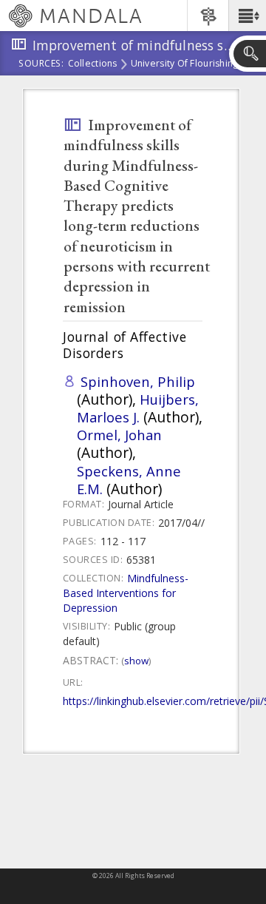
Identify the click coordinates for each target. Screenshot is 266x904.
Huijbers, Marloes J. (138, 408)
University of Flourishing (185, 64)
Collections (92, 64)
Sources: (41, 64)
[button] (247, 15)
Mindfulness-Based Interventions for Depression (125, 593)
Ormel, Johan (119, 434)
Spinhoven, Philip (138, 381)
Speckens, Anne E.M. (129, 480)
